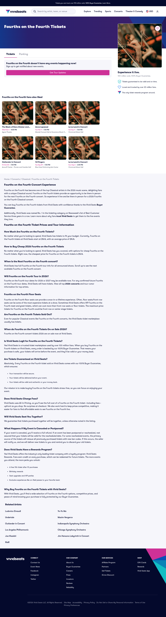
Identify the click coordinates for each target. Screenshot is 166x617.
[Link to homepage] (17, 11)
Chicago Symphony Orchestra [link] (72, 530)
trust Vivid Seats (64, 216)
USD (151, 11)
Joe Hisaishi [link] (10, 536)
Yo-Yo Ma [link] (62, 511)
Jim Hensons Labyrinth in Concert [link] (73, 536)
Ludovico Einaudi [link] (13, 511)
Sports (108, 11)
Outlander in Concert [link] (15, 523)
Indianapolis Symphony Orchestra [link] (73, 523)
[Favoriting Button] (157, 28)
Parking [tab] (23, 54)
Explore (87, 11)
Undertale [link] (9, 517)
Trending (98, 11)
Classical (26, 179)
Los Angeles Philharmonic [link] (17, 530)
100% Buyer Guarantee (93, 3)
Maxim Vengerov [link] (65, 517)
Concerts (118, 11)
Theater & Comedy (134, 11)
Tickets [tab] (10, 54)
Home (6, 179)
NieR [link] (7, 542)
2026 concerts (72, 284)
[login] (157, 11)
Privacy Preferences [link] (72, 605)
